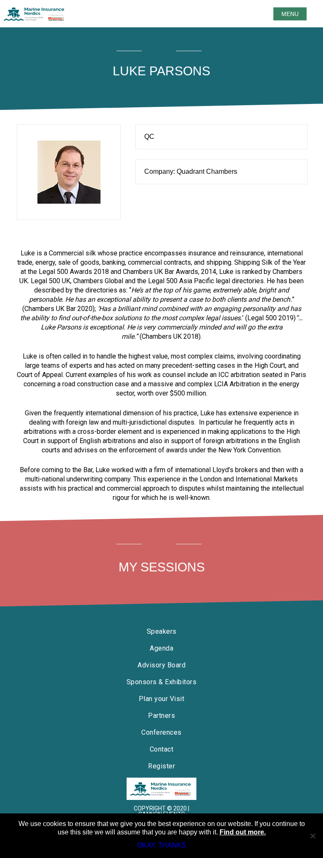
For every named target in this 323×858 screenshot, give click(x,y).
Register (161, 766)
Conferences (161, 732)
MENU (290, 14)
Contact (162, 749)
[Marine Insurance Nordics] (161, 789)
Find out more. (243, 832)
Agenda (161, 648)
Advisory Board (161, 665)
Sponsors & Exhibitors (162, 682)
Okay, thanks (161, 845)
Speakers (162, 631)
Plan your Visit (162, 699)
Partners (161, 716)
